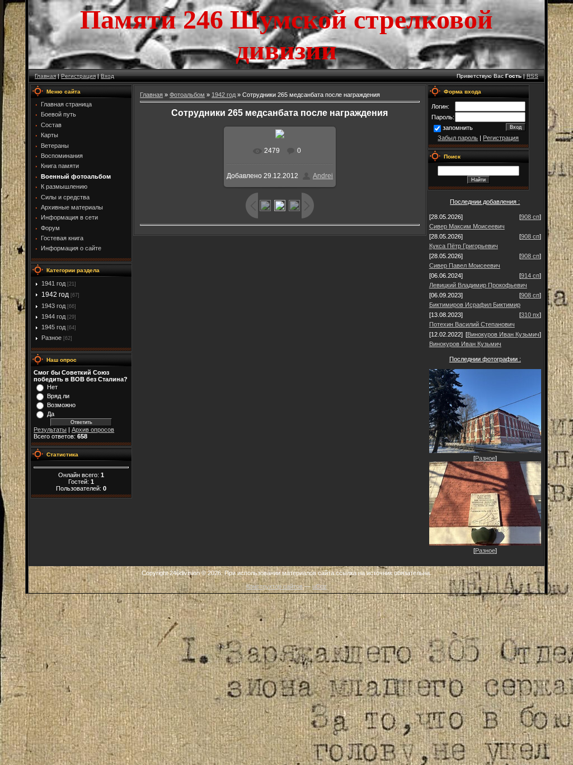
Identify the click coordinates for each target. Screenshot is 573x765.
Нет (52, 387)
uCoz (319, 586)
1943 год (53, 305)
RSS (532, 76)
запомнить (458, 127)
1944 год (53, 316)
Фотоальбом (187, 94)
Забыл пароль (458, 137)
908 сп (530, 216)
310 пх (530, 314)
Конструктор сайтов (274, 586)
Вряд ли (58, 396)
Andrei (323, 176)
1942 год (55, 294)
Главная (45, 76)
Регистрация (78, 76)
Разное (51, 337)
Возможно (61, 405)
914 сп (530, 275)
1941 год (53, 283)
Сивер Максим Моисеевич (467, 226)
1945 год (53, 327)
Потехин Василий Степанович (472, 324)
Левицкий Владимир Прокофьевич (478, 285)
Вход (107, 76)
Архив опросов (93, 429)
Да (50, 414)
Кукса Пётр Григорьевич (463, 245)
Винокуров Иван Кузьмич (503, 334)
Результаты (50, 429)
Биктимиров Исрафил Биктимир (474, 304)
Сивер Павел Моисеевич (464, 265)
